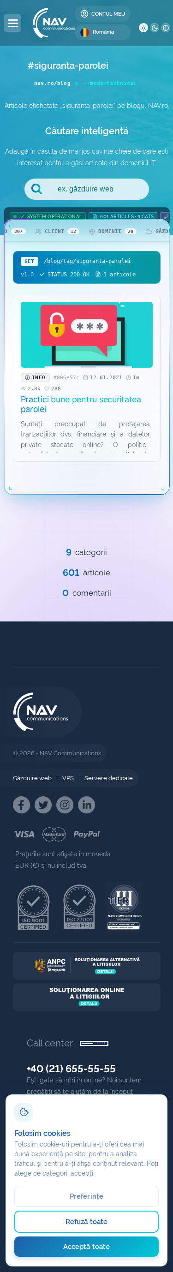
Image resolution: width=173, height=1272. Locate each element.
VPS (68, 778)
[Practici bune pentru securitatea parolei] (87, 335)
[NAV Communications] (54, 23)
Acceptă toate (86, 1246)
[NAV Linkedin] (86, 804)
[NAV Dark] (154, 27)
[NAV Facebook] (21, 804)
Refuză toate (86, 1222)
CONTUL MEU (108, 14)
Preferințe (86, 1196)
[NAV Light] (143, 27)
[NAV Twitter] (43, 804)
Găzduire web (32, 778)
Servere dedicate (108, 778)
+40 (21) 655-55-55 (71, 1069)
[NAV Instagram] (64, 804)
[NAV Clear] (165, 27)
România (103, 32)
